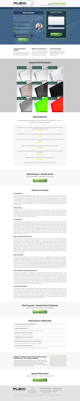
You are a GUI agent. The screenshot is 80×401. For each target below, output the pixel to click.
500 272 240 (60, 3)
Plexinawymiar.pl (19, 395)
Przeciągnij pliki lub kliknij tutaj (56, 30)
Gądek (27, 396)
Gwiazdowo (42, 396)
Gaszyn (30, 396)
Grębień (38, 396)
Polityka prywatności (16, 397)
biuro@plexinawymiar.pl (23, 36)
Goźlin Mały (34, 396)
